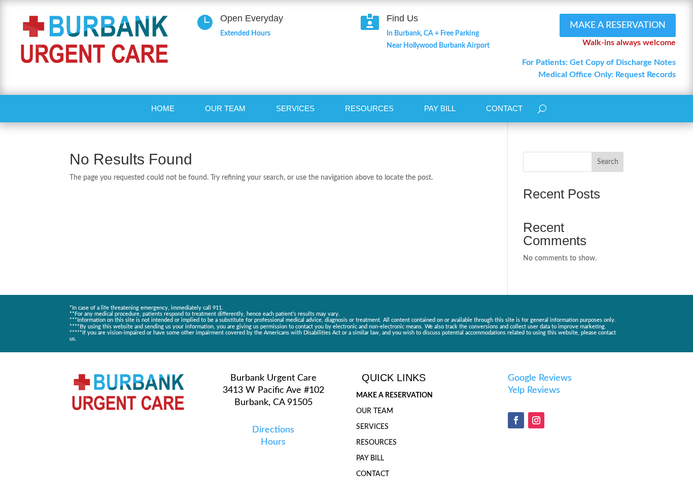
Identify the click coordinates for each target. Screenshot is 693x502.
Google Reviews (540, 378)
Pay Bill (440, 108)
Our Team (225, 108)
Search (607, 161)
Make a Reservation (394, 395)
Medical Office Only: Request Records (607, 75)
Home (163, 108)
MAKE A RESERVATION (618, 25)
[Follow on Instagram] (536, 420)
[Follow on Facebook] (516, 420)
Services (295, 108)
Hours (273, 442)
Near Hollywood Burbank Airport (438, 45)
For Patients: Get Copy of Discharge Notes (599, 62)
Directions (273, 429)
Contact (504, 108)
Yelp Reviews (534, 390)
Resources (369, 108)
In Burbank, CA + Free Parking (433, 33)
